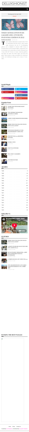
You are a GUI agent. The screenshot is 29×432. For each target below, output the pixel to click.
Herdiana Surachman (6, 39)
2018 (15, 190)
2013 (15, 202)
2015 (15, 197)
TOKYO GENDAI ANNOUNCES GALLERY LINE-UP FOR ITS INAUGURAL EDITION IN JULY (12, 35)
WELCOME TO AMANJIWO (14, 154)
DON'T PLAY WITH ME (13, 148)
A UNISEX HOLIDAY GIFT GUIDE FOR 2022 (18, 259)
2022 (15, 180)
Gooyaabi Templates (23, 428)
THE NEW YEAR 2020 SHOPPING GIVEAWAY (15, 137)
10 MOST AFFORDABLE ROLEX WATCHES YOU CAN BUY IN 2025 (18, 247)
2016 (15, 195)
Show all (14, 16)
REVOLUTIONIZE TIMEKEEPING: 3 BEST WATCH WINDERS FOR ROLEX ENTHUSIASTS (17, 254)
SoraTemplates (9, 428)
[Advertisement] (14, 71)
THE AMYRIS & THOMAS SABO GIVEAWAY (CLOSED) (15, 113)
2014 (15, 200)
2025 (15, 173)
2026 (15, 170)
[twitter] (21, 89)
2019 (15, 188)
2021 (15, 183)
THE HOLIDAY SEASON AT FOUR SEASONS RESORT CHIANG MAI (15, 131)
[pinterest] (7, 92)
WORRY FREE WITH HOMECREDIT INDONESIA (16, 107)
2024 (15, 175)
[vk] (21, 95)
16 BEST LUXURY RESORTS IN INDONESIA (18, 118)
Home (10, 426)
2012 (15, 205)
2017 (15, 192)
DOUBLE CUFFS (11, 142)
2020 (15, 185)
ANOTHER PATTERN (13, 160)
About (13, 426)
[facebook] (7, 89)
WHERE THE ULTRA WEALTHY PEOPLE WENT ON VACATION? (17, 125)
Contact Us (18, 426)
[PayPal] (7, 95)
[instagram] (21, 92)
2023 (15, 178)
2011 (15, 207)
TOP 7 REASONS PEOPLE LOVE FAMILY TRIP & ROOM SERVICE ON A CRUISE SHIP (17, 266)
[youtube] (21, 98)
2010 (15, 210)
